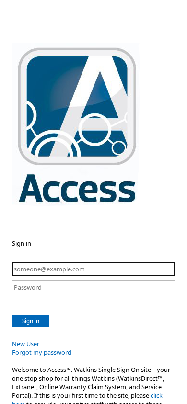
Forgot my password (41, 352)
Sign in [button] (30, 321)
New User (25, 343)
